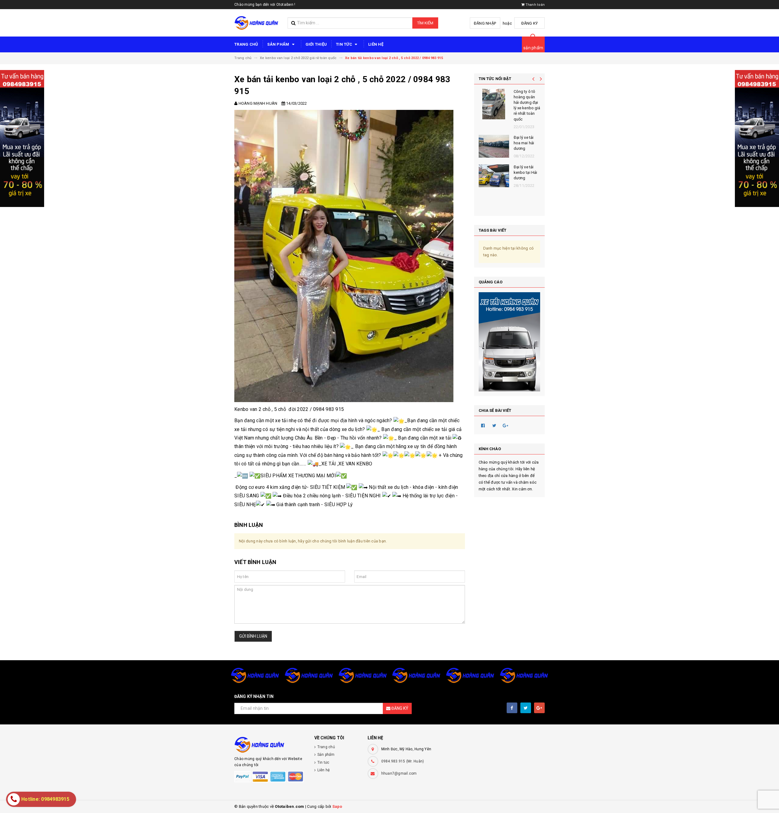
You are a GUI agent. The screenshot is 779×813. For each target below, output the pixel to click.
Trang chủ (246, 44)
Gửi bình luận (253, 636)
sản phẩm (533, 47)
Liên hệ (375, 44)
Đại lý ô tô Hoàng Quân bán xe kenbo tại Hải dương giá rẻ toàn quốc (526, 105)
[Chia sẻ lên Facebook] (483, 425)
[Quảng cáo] (509, 341)
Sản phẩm (278, 44)
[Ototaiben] (269, 745)
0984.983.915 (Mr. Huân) (402, 761)
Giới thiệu (316, 44)
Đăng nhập (485, 23)
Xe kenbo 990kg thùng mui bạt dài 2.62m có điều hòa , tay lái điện (526, 186)
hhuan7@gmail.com (399, 773)
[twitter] (525, 708)
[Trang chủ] (256, 23)
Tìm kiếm (425, 23)
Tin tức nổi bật (495, 78)
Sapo (337, 806)
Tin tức (344, 44)
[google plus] (539, 708)
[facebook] (512, 708)
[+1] (505, 425)
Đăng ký (529, 23)
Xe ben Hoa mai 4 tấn (524, 140)
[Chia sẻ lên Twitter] (494, 425)
